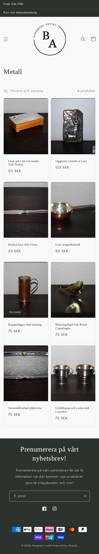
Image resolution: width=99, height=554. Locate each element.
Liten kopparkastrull (67, 244)
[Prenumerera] (84, 496)
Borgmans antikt (42, 545)
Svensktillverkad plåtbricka (24, 408)
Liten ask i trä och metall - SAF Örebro (24, 163)
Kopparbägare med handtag (24, 324)
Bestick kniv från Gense (23, 244)
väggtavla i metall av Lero (71, 161)
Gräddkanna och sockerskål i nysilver (72, 409)
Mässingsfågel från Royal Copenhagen (71, 326)
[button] (6, 39)
